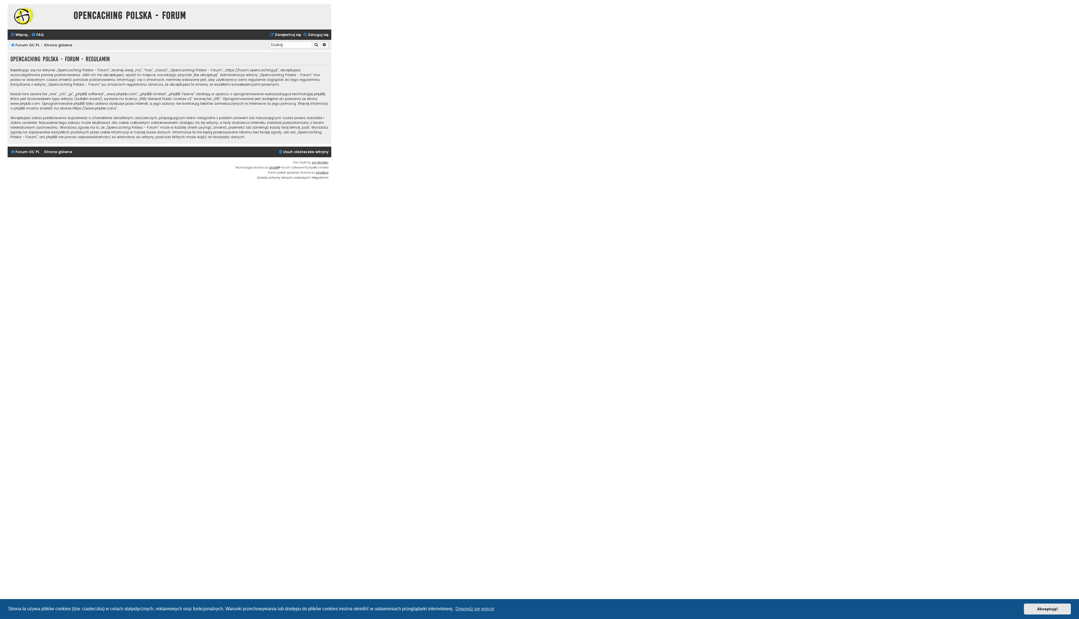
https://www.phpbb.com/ (94, 108)
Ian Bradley (320, 162)
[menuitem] (37, 35)
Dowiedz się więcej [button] (474, 608)
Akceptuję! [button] (1047, 609)
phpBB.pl (322, 172)
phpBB (273, 167)
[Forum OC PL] (39, 16)
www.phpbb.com (25, 103)
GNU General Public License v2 (165, 98)
